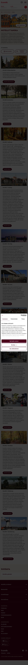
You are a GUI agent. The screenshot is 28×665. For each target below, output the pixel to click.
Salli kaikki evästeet (14, 341)
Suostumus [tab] (5, 318)
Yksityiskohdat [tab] (14, 318)
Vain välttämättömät (14, 348)
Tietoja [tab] (23, 318)
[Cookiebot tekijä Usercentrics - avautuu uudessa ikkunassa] (21, 315)
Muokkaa (13, 345)
